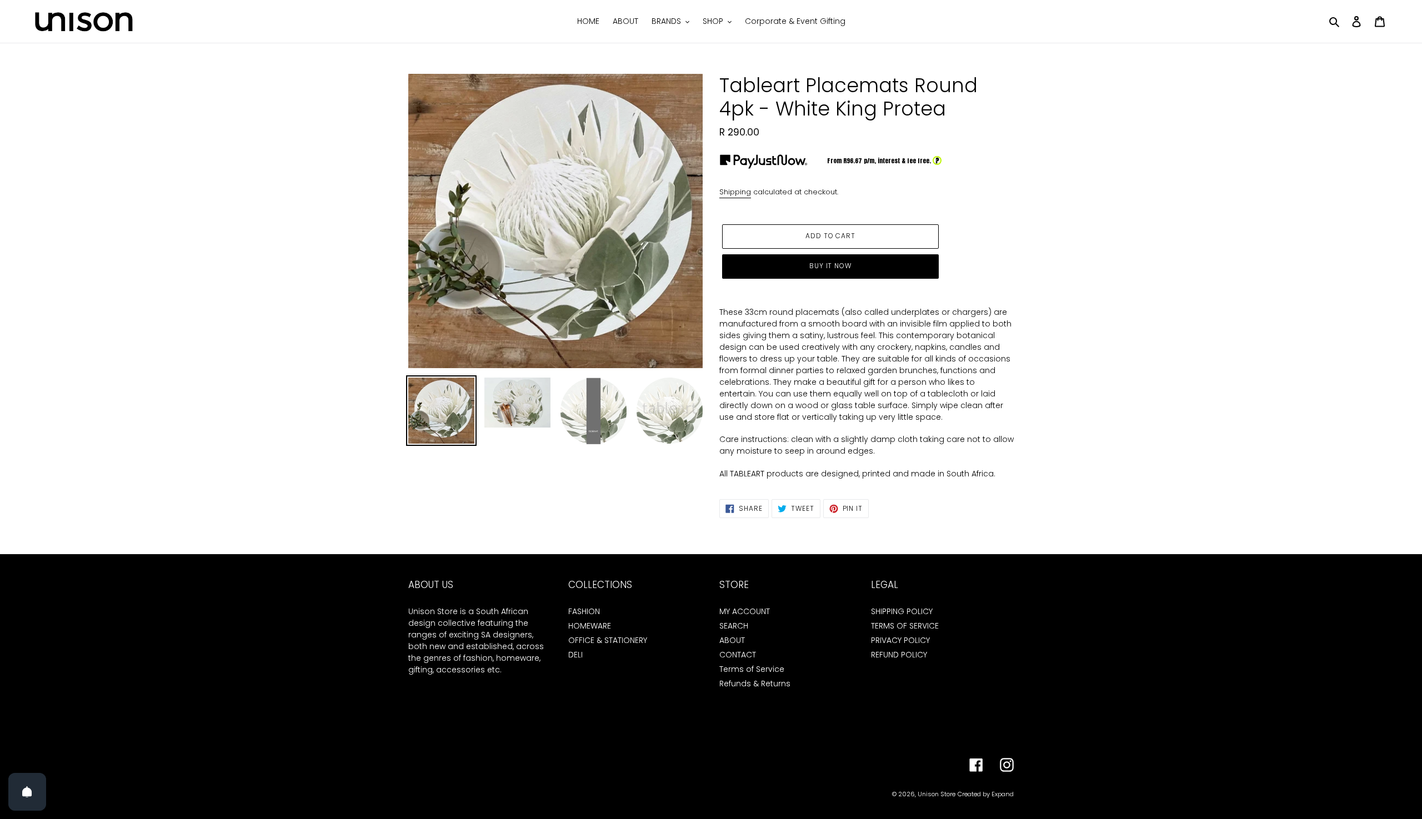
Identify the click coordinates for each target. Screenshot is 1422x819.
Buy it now (830, 265)
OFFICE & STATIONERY (607, 640)
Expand (1003, 794)
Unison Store (936, 794)
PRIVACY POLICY (900, 640)
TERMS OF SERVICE (905, 625)
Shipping (735, 192)
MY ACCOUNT (744, 611)
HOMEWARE (589, 625)
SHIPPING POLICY (902, 611)
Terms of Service (751, 669)
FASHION (584, 611)
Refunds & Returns (754, 683)
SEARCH (733, 625)
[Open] (27, 792)
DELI (575, 654)
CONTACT (737, 654)
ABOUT (732, 640)
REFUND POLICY (899, 654)
